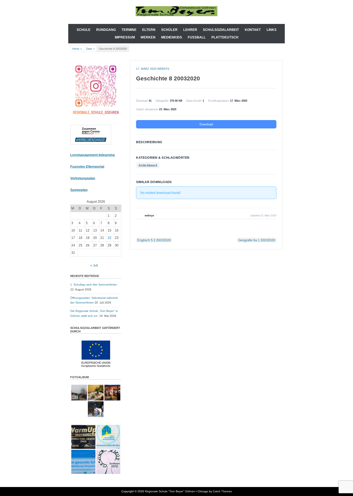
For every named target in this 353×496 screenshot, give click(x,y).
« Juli (94, 265)
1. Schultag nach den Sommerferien (93, 284)
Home (77, 48)
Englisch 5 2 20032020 (154, 240)
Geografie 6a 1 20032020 (256, 240)
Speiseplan (79, 190)
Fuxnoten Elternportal (87, 166)
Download (206, 124)
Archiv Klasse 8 (148, 165)
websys (163, 68)
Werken (148, 37)
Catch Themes (222, 491)
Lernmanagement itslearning (92, 155)
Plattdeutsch (224, 37)
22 (109, 238)
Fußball (197, 37)
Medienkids (171, 37)
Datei (90, 48)
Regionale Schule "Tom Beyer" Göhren (170, 491)
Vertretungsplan (82, 178)
